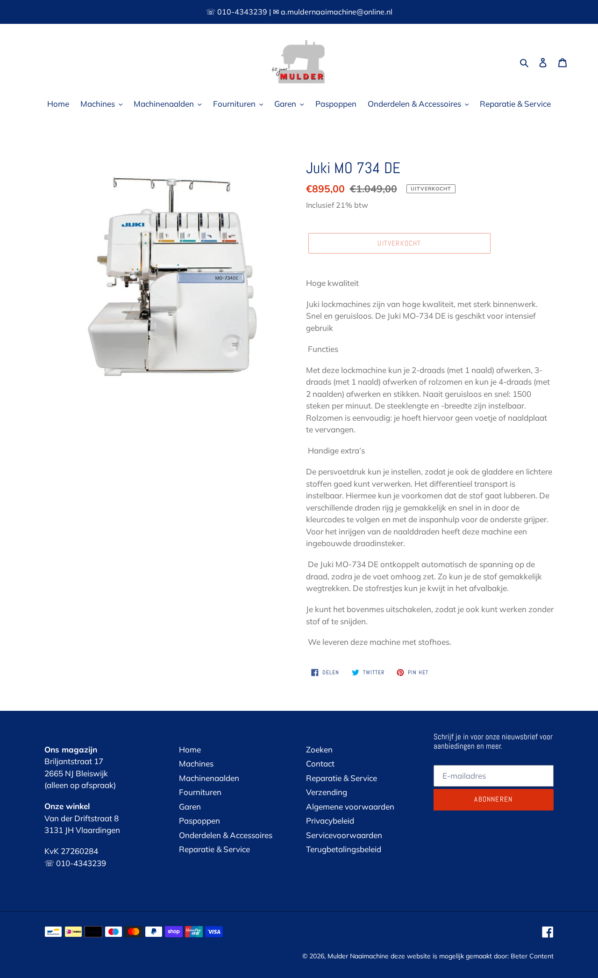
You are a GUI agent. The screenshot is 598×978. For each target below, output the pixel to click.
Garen (190, 806)
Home (190, 749)
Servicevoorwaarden (344, 835)
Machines (196, 763)
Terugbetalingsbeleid (343, 849)
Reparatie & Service (214, 849)
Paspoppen (199, 820)
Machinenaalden (209, 778)
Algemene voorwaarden (350, 806)
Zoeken (319, 749)
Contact (320, 763)
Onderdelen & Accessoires (225, 835)
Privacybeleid (330, 820)
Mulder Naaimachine (358, 956)
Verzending (326, 792)
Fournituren (200, 792)
